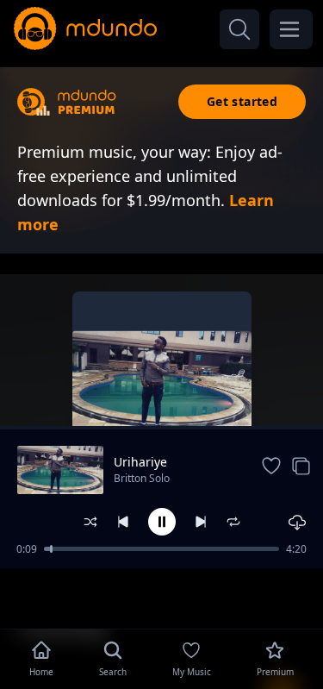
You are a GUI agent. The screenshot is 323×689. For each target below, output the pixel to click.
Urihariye (140, 462)
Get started (242, 101)
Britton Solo (142, 478)
